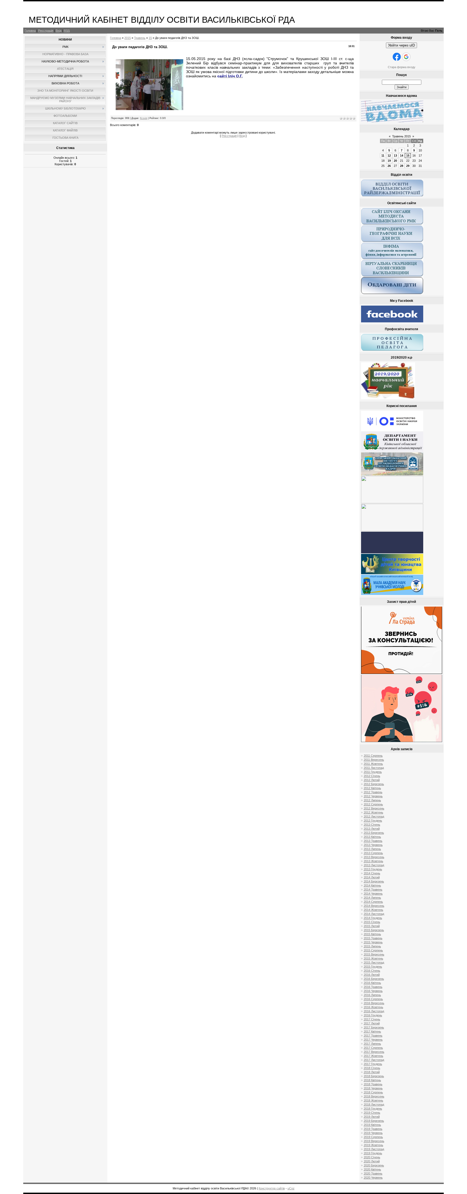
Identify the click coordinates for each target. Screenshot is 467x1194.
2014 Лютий (372, 877)
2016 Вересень (374, 1003)
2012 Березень (374, 784)
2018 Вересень (374, 1096)
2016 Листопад (374, 1011)
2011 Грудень (373, 771)
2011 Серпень (373, 755)
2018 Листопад (374, 1104)
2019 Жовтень (373, 1145)
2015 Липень (372, 946)
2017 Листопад (374, 1059)
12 (389, 155)
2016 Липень (372, 995)
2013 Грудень (373, 869)
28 (401, 165)
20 (395, 160)
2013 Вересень (374, 857)
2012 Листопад (374, 816)
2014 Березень (374, 881)
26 (389, 165)
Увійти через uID (401, 45)
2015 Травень (373, 938)
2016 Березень (374, 978)
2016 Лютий (372, 974)
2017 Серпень (373, 1047)
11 (382, 155)
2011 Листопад (374, 767)
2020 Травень (373, 1173)
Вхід (58, 30)
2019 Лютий (372, 1116)
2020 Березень (374, 1165)
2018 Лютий (372, 1072)
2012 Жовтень (373, 812)
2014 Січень (372, 873)
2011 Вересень (374, 759)
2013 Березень (374, 832)
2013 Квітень (372, 836)
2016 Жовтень (373, 1007)
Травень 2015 (401, 136)
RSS (67, 30)
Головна (30, 30)
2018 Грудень (373, 1108)
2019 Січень (372, 1112)
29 (407, 165)
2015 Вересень (374, 954)
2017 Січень (372, 1019)
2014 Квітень (372, 885)
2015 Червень (373, 942)
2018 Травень (373, 1084)
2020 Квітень (372, 1169)
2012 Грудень (373, 820)
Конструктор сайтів (272, 1188)
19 (389, 160)
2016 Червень (373, 991)
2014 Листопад (374, 913)
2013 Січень (372, 824)
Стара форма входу (401, 67)
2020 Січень (372, 1157)
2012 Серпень (373, 804)
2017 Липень (372, 1043)
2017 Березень (374, 1027)
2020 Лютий (372, 1161)
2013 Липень (372, 849)
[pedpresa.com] (392, 552)
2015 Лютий (372, 926)
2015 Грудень (373, 966)
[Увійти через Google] (406, 56)
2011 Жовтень (373, 763)
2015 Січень (372, 922)
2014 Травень (373, 889)
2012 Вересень (374, 808)
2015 (127, 37)
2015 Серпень (373, 950)
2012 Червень (373, 796)
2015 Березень (374, 930)
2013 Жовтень (373, 861)
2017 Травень (373, 1035)
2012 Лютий (372, 780)
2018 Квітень (372, 1080)
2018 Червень (373, 1088)
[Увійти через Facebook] (397, 57)
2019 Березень (374, 1120)
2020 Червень (373, 1177)
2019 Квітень (372, 1124)
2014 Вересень (374, 905)
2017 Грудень (373, 1064)
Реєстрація (45, 30)
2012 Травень (373, 792)
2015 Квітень (372, 934)
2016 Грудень (373, 1015)
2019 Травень (373, 1128)
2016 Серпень (373, 999)
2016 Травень (373, 986)
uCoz (291, 1188)
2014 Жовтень (373, 909)
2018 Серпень (373, 1092)
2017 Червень (373, 1039)
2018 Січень (372, 1068)
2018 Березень (374, 1076)
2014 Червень (373, 893)
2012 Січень (372, 776)
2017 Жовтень (373, 1055)
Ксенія (143, 118)
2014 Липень (372, 897)
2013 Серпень (373, 853)
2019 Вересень (374, 1141)
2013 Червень (373, 844)
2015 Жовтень (373, 958)
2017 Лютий (372, 1023)
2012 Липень (372, 800)
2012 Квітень (372, 788)
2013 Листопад (374, 865)
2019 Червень (373, 1133)
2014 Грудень (373, 918)
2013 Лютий (372, 828)
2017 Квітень (372, 1031)
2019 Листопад (374, 1149)
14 (401, 155)
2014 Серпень (373, 901)
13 (395, 155)
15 (150, 37)
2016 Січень (372, 970)
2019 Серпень (373, 1137)
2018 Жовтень (373, 1100)
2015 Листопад (374, 962)
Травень (139, 37)
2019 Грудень (373, 1153)
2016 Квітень (372, 982)
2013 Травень (373, 840)
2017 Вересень (374, 1051)
